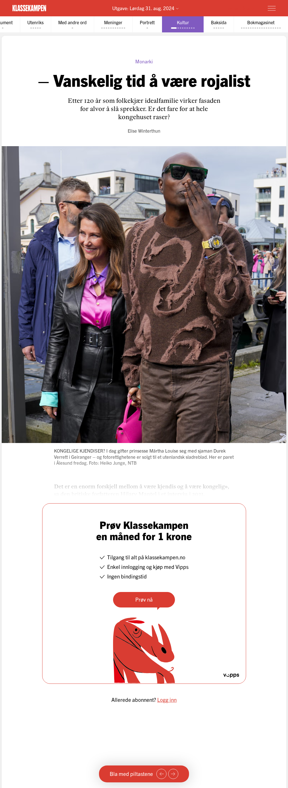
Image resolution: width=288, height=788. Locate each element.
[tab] (35, 24)
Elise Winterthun (144, 130)
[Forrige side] (161, 774)
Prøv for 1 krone (239, 8)
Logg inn (167, 699)
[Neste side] (173, 774)
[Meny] (272, 8)
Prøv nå (144, 599)
